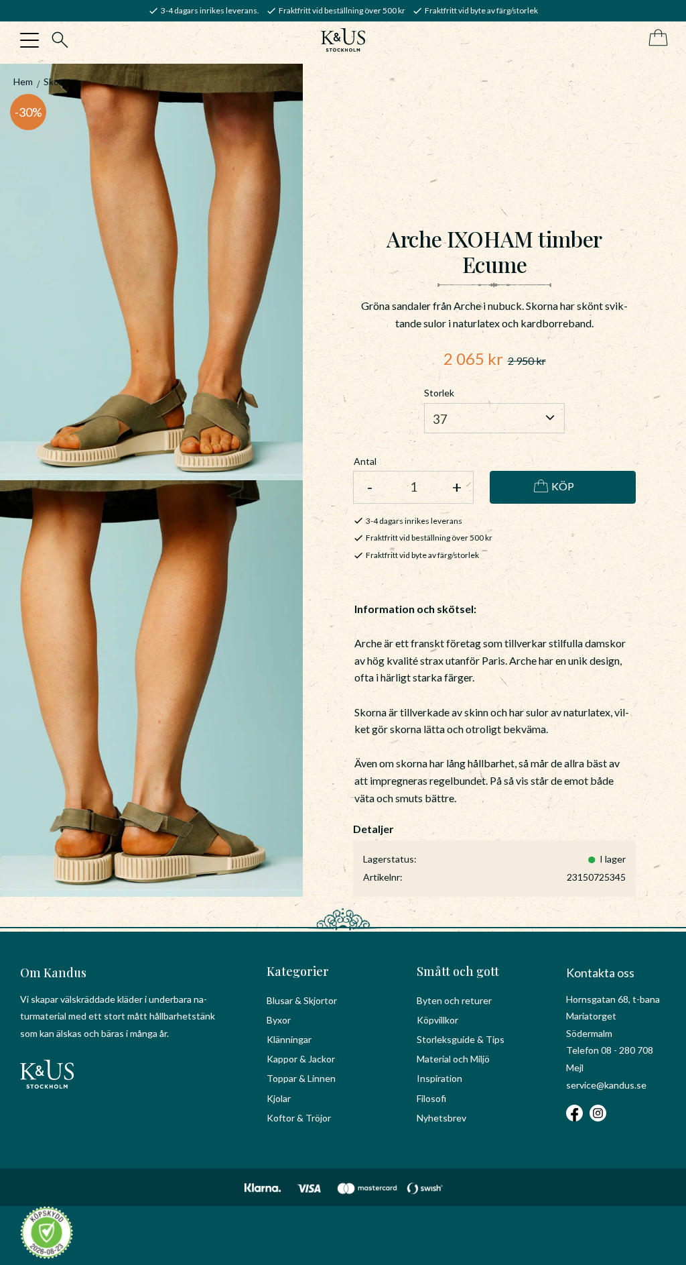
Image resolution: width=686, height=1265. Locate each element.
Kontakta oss (600, 972)
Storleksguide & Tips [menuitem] (460, 1039)
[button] (29, 40)
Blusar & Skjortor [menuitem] (302, 1000)
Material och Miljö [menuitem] (453, 1058)
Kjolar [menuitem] (279, 1098)
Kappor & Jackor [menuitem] (301, 1058)
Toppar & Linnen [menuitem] (301, 1078)
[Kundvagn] (655, 39)
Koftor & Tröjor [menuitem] (299, 1117)
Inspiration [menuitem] (439, 1078)
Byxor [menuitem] (279, 1020)
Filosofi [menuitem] (431, 1098)
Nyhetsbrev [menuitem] (441, 1117)
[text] (473, 359)
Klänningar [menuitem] (289, 1039)
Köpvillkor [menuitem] (437, 1020)
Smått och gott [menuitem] (458, 971)
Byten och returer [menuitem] (454, 1000)
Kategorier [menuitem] (298, 971)
